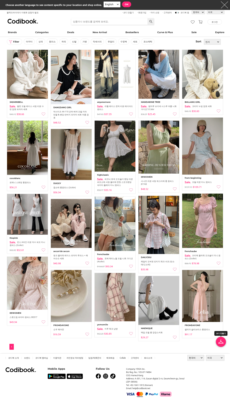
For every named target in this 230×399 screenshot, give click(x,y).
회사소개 (148, 357)
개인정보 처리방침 (75, 357)
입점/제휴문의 (94, 357)
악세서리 (97, 41)
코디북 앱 (184, 12)
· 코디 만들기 (128, 12)
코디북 (23, 21)
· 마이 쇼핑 (154, 12)
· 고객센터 (167, 12)
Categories (41, 32)
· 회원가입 (141, 12)
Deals (70, 32)
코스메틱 (147, 41)
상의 (41, 41)
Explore (219, 32)
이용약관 (57, 357)
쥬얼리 (111, 41)
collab (123, 357)
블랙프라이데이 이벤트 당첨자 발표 (23, 12)
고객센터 (135, 357)
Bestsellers (132, 32)
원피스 (52, 41)
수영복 (123, 41)
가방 (85, 41)
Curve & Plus (165, 32)
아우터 (29, 41)
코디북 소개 (13, 357)
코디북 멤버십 (41, 357)
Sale (194, 32)
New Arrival (100, 32)
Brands (12, 32)
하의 (64, 41)
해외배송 (110, 357)
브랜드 (27, 357)
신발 (74, 41)
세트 (135, 41)
